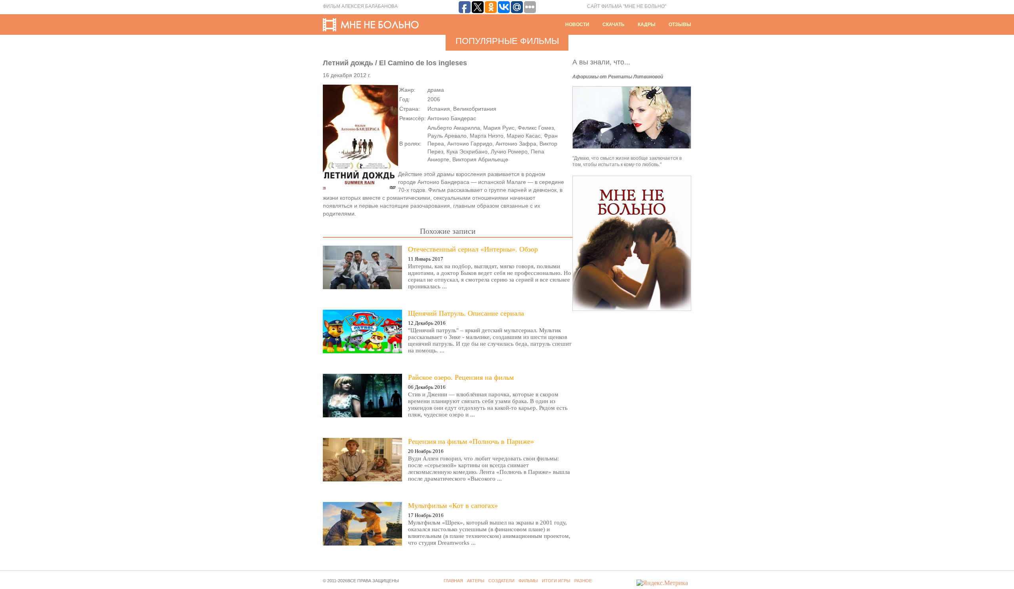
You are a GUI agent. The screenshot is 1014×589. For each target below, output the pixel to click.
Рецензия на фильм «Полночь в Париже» (471, 441)
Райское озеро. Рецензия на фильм (461, 377)
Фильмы (528, 580)
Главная (453, 580)
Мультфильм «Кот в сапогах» (453, 505)
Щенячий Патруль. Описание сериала (466, 313)
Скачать (613, 24)
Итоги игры (556, 580)
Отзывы (680, 24)
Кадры (647, 24)
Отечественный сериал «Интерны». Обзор (473, 249)
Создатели (501, 580)
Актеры (475, 580)
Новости (577, 24)
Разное (583, 580)
